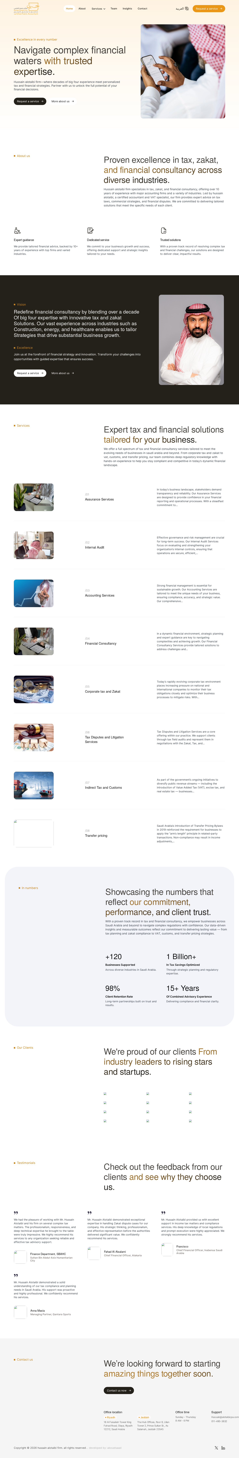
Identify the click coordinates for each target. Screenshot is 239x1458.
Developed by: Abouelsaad (105, 1447)
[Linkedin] (223, 1448)
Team (114, 8)
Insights (127, 8)
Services (97, 8)
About (82, 8)
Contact (142, 8)
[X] (216, 1448)
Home (69, 8)
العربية (180, 8)
